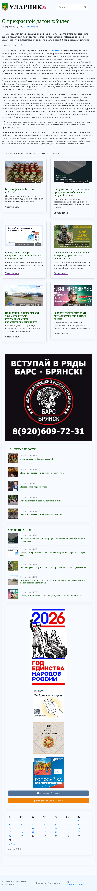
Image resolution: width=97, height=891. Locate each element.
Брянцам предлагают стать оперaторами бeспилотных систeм (70, 315)
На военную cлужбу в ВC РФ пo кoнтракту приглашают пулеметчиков (72, 255)
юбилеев (56, 51)
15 (67, 828)
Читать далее (12, 206)
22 (67, 832)
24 (10, 836)
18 (22, 832)
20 (44, 832)
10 (10, 828)
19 (33, 832)
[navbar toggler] (93, 7)
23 (79, 832)
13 (44, 828)
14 (56, 828)
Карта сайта (54, 883)
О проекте (40, 883)
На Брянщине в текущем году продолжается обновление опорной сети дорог (71, 192)
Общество (30, 26)
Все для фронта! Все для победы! (19, 190)
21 (56, 832)
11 (21, 828)
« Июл (12, 844)
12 (33, 828)
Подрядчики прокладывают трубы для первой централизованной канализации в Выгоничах (22, 317)
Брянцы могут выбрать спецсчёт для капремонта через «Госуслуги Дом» (24, 255)
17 (10, 832)
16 (79, 828)
